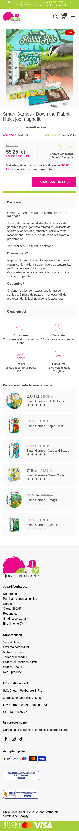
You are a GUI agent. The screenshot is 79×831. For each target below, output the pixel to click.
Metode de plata (13, 652)
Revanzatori (11, 613)
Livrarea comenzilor (16, 647)
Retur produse (12, 672)
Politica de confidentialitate (20, 662)
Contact (8, 603)
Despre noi (10, 593)
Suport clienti (11, 642)
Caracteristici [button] (16, 311)
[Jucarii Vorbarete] (12, 17)
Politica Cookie (13, 667)
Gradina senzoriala (15, 618)
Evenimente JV (13, 623)
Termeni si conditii (15, 657)
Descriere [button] (14, 202)
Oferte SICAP (12, 608)
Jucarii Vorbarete (47, 812)
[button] (55, 16)
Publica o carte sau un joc (20, 598)
